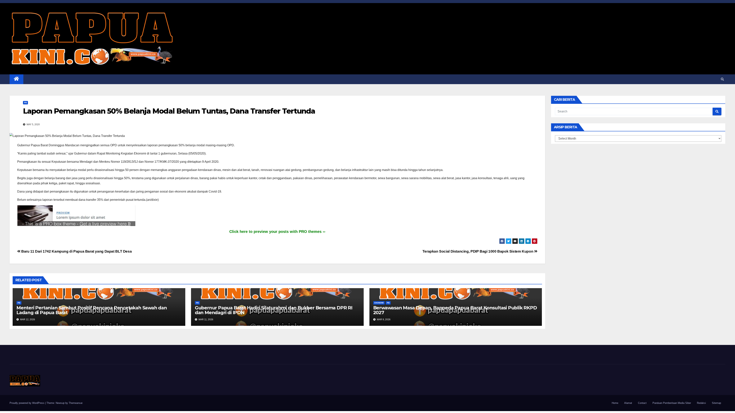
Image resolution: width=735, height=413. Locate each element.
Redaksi (701, 403)
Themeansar (75, 403)
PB (25, 103)
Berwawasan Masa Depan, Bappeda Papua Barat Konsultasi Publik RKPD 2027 (455, 310)
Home (615, 403)
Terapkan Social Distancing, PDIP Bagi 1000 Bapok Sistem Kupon (478, 251)
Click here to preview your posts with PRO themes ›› (277, 231)
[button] (722, 79)
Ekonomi (379, 303)
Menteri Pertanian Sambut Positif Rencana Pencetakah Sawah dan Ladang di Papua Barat (91, 310)
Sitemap (716, 403)
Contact (642, 403)
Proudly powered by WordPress (27, 403)
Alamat (628, 403)
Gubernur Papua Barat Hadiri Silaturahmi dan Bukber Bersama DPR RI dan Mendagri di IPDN (273, 310)
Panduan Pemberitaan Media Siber (672, 403)
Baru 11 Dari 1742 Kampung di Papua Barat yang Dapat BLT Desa (76, 251)
